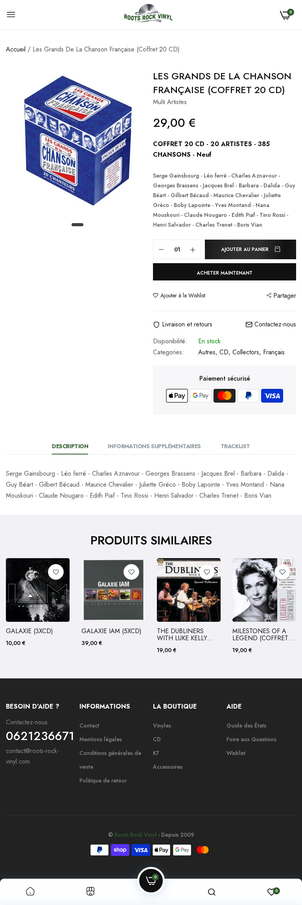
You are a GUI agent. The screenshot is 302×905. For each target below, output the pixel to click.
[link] (56, 572)
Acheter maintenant (224, 273)
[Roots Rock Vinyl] (148, 15)
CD (157, 739)
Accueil (16, 49)
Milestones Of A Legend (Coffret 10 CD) (260, 635)
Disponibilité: (170, 341)
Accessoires (167, 767)
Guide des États (246, 725)
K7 (156, 753)
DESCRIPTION (70, 446)
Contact (89, 725)
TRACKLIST (235, 446)
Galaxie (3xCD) (29, 631)
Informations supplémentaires (154, 446)
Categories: (168, 352)
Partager (284, 295)
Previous (25, 606)
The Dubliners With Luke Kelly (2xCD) (182, 635)
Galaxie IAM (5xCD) (111, 631)
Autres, (208, 352)
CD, (225, 352)
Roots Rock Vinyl (135, 835)
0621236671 (40, 736)
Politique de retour (103, 780)
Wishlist (235, 753)
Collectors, (247, 352)
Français (274, 352)
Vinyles (162, 725)
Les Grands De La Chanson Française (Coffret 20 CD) (222, 83)
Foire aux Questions (251, 739)
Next (276, 606)
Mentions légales (100, 739)
